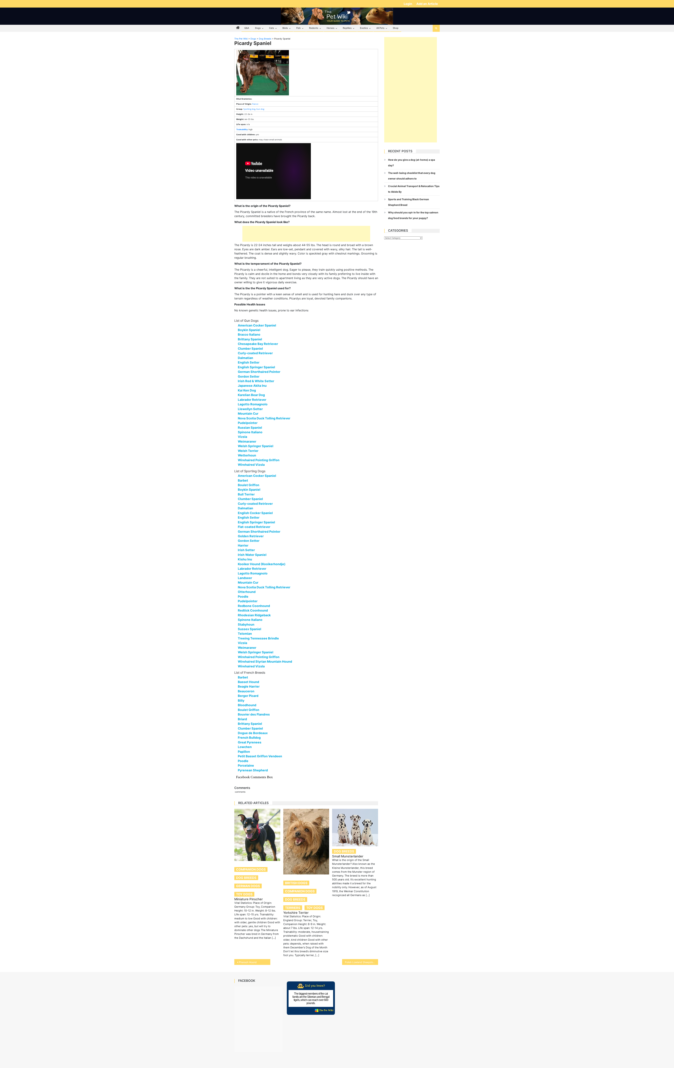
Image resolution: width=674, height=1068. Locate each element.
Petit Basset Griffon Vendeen (260, 756)
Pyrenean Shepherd (253, 770)
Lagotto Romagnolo (252, 404)
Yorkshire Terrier (296, 913)
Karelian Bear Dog (251, 395)
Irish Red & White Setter (256, 381)
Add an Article (427, 4)
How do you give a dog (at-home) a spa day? (411, 162)
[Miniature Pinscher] (257, 835)
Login (408, 4)
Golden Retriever (251, 536)
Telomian (245, 633)
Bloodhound (247, 705)
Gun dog (260, 109)
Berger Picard (248, 696)
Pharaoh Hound (248, 962)
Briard (242, 719)
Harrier (243, 545)
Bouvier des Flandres (254, 714)
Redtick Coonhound (253, 610)
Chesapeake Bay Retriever (258, 344)
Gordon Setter (248, 376)
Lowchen (245, 747)
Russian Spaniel (250, 427)
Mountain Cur (248, 413)
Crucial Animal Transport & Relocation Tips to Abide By (414, 189)
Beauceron (246, 691)
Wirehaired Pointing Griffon (258, 460)
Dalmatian (245, 358)
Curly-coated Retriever (255, 353)
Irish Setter (246, 550)
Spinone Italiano (250, 432)
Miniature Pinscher (248, 899)
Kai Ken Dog (247, 390)
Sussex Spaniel (249, 629)
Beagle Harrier (249, 686)
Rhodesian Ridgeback (254, 615)
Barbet (243, 480)
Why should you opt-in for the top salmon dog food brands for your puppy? (413, 215)
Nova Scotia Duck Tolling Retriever (264, 418)
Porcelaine (246, 765)
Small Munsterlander (347, 856)
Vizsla (242, 437)
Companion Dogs (251, 869)
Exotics (364, 28)
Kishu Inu (245, 559)
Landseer (245, 578)
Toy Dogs (244, 894)
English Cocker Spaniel (255, 513)
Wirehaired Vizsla (251, 464)
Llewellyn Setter (250, 409)
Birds (285, 28)
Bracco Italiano (249, 334)
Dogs (258, 28)
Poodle (243, 596)
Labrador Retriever (252, 399)
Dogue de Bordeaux (253, 733)
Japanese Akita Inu (252, 385)
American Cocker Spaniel (257, 325)
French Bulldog (249, 737)
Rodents (313, 28)
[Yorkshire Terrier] (306, 841)
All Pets (380, 28)
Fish (298, 28)
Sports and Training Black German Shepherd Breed (408, 202)
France (255, 104)
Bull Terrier (246, 494)
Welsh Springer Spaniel (255, 446)
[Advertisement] (306, 234)
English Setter (248, 362)
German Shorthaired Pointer (259, 372)
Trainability (241, 129)
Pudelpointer (247, 423)
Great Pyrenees (249, 742)
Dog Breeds (246, 878)
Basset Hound (248, 682)
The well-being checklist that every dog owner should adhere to (411, 175)
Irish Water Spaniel (252, 555)
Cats (271, 28)
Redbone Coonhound (254, 606)
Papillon (244, 751)
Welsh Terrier (248, 451)
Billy (241, 700)
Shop (395, 28)
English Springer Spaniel (256, 367)
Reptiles (347, 28)
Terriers (292, 908)
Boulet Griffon (248, 485)
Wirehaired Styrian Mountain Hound (265, 661)
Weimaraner (247, 441)
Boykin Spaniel (249, 330)
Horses (330, 28)
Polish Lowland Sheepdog (360, 962)
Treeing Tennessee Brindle (258, 638)
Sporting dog (249, 109)
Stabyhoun (246, 624)
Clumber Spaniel (250, 348)
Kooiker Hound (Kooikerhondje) (261, 564)
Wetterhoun (247, 455)
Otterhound (247, 592)
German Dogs (248, 886)
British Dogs (296, 883)
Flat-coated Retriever (254, 527)
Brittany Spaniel (250, 339)
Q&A (246, 28)
